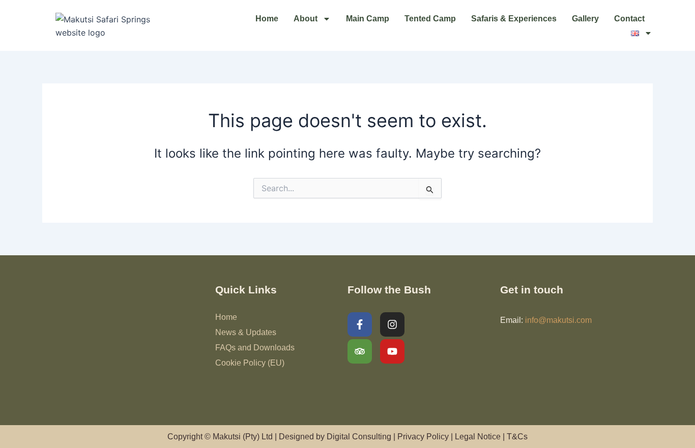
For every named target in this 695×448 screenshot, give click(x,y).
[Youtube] (392, 351)
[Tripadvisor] (359, 351)
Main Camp (367, 18)
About (305, 18)
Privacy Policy (423, 436)
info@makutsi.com (558, 320)
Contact (629, 18)
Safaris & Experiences (514, 18)
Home (266, 18)
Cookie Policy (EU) (249, 363)
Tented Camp (430, 18)
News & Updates (245, 332)
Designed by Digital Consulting (335, 436)
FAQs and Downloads (255, 347)
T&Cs (517, 436)
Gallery (585, 18)
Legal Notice (478, 436)
